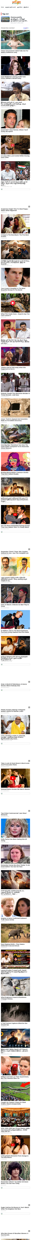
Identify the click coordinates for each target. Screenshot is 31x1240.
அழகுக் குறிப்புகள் (10, 7)
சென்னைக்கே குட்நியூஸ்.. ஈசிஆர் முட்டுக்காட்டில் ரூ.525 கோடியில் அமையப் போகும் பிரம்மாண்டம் (19, 20)
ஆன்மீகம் (19, 7)
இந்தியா (26, 7)
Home (2, 7)
